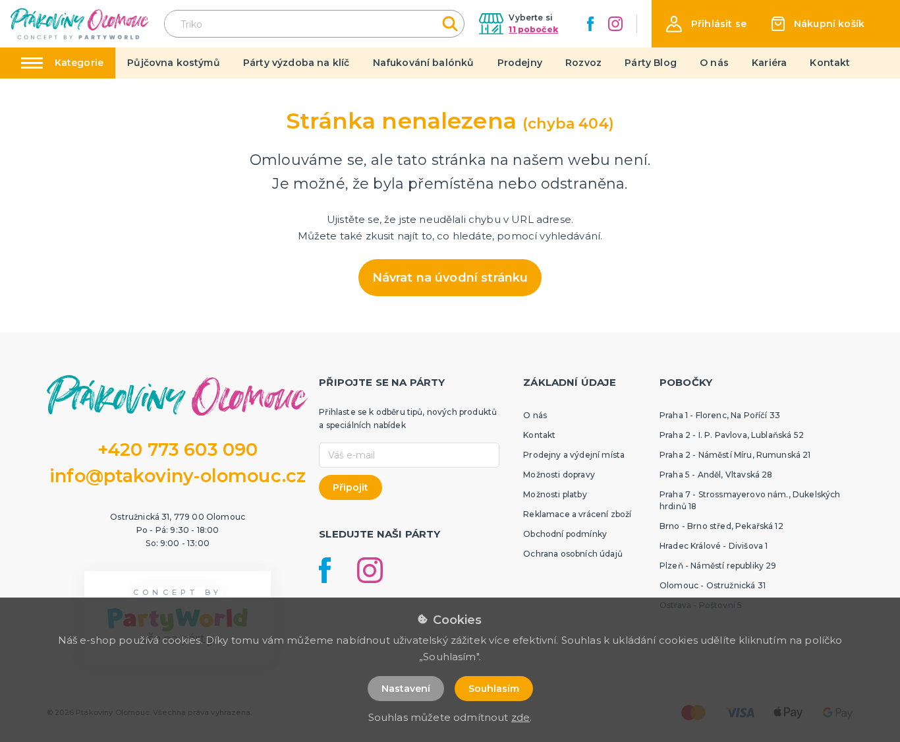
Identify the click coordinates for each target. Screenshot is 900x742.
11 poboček (533, 29)
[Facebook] (590, 24)
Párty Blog (651, 63)
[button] (706, 24)
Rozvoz (583, 63)
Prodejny (519, 63)
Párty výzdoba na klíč (296, 63)
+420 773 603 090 (178, 449)
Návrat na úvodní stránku (450, 277)
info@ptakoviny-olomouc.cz (177, 476)
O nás (714, 63)
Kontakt (830, 63)
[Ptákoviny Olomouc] (80, 23)
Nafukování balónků (423, 63)
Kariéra (769, 63)
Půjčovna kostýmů (173, 63)
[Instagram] (615, 24)
